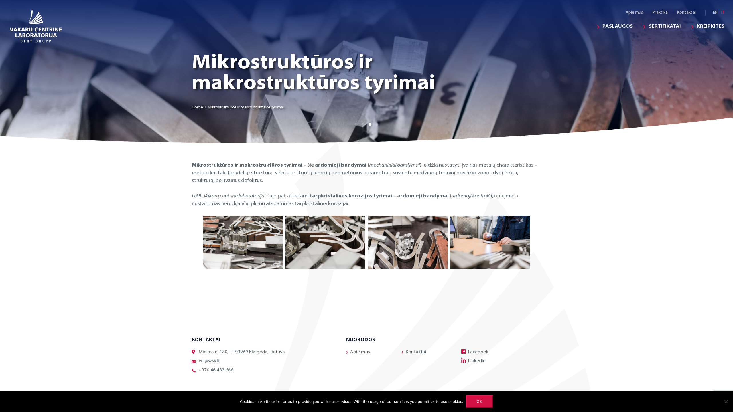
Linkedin (477, 361)
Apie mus (634, 13)
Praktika (660, 13)
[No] (726, 401)
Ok (480, 401)
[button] (356, 124)
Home (197, 107)
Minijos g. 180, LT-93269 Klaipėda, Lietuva (242, 352)
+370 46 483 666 (216, 370)
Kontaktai (686, 13)
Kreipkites (710, 26)
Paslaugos (617, 26)
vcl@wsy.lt (209, 361)
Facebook (478, 352)
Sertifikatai (665, 26)
